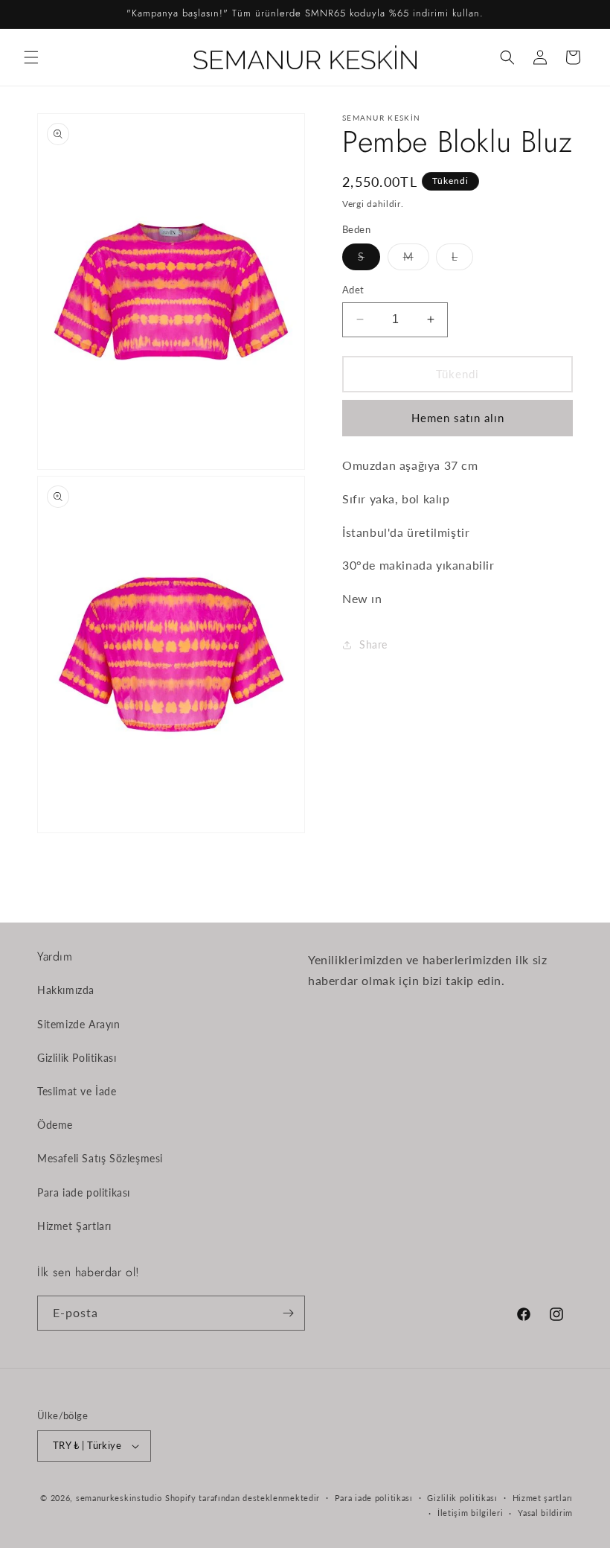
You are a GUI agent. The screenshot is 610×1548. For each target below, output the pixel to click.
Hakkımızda (65, 990)
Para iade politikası (83, 1192)
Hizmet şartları (543, 1498)
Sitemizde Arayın (79, 1024)
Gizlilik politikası (462, 1498)
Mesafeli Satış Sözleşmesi (100, 1158)
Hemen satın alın (457, 417)
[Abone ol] (288, 1313)
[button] (31, 57)
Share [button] (373, 644)
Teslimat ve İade (77, 1091)
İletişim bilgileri (470, 1512)
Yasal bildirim (545, 1512)
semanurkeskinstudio (119, 1498)
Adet (353, 290)
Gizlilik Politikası (76, 1057)
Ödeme (55, 1124)
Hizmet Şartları (74, 1226)
